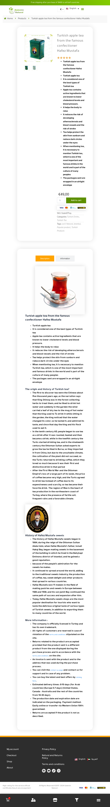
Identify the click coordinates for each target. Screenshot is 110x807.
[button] (82, 9)
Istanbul (77, 224)
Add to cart (76, 200)
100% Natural (67, 224)
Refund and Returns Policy (52, 757)
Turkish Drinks (73, 217)
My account (13, 749)
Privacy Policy (49, 749)
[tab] (45, 258)
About (10, 768)
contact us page (56, 670)
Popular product (64, 227)
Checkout (11, 755)
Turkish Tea (62, 220)
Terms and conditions (53, 764)
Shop (9, 762)
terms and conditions (57, 635)
